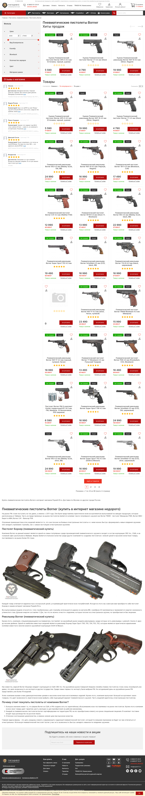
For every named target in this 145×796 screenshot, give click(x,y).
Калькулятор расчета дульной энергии (88, 774)
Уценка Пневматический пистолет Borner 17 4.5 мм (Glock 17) (93, 60)
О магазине (66, 762)
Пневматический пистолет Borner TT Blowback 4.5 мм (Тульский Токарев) (93, 360)
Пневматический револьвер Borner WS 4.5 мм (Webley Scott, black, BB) (127, 215)
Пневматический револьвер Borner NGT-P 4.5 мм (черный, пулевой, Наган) (58, 360)
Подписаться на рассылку (84, 742)
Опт (76, 768)
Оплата (53, 5)
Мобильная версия (9, 766)
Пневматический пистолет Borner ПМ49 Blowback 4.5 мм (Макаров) (127, 312)
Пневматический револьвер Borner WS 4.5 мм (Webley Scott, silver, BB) (58, 459)
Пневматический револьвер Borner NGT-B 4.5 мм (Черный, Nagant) (93, 166)
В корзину (66, 71)
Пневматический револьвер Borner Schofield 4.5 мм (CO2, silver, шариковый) (127, 459)
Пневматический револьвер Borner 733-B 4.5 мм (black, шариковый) (127, 263)
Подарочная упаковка (82, 765)
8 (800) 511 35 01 (33, 4)
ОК (139, 793)
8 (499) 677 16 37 (135, 761)
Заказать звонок (32, 6)
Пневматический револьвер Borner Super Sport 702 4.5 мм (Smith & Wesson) (93, 459)
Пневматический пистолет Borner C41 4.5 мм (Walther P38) (58, 214)
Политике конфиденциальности (74, 790)
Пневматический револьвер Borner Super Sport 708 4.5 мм (93, 407)
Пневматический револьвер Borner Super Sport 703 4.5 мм (59, 262)
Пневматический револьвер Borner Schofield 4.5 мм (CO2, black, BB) (92, 263)
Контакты (61, 5)
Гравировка (79, 762)
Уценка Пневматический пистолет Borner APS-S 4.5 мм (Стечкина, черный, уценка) (59, 60)
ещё (24, 94)
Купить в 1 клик (66, 75)
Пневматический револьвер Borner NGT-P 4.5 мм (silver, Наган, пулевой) (93, 312)
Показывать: (134, 86)
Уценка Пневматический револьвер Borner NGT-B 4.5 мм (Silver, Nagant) (127, 60)
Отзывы (69, 5)
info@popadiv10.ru (136, 766)
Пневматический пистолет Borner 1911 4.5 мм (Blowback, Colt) (127, 166)
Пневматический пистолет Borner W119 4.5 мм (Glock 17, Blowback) (92, 215)
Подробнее (55, 794)
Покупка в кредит (49, 765)
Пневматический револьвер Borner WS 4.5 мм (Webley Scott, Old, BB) (58, 166)
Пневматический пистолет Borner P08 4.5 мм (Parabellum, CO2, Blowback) (127, 360)
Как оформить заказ (50, 762)
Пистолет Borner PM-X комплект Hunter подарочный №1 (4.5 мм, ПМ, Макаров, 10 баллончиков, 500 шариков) (58, 409)
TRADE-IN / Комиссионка (82, 5)
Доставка (46, 5)
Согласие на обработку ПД (30, 778)
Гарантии (65, 771)
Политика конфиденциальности (11, 778)
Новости (65, 765)
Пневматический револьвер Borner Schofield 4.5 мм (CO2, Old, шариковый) (127, 408)
